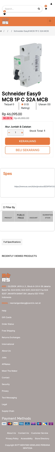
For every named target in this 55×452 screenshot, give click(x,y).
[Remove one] (9, 132)
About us (6, 351)
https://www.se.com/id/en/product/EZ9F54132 (34, 186)
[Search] (27, 198)
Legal (4, 404)
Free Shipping (8, 330)
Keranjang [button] (27, 141)
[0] (46, 8)
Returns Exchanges (11, 337)
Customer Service (39, 433)
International (8, 344)
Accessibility (27, 438)
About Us (11, 433)
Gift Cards (6, 317)
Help (4, 310)
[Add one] (22, 132)
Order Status (8, 324)
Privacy (5, 391)
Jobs (4, 357)
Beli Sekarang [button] (27, 150)
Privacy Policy (12, 438)
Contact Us (23, 433)
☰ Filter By (9, 207)
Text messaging (9, 397)
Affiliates (6, 364)
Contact (5, 377)
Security (6, 384)
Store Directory (42, 438)
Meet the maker (9, 371)
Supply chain (8, 411)
